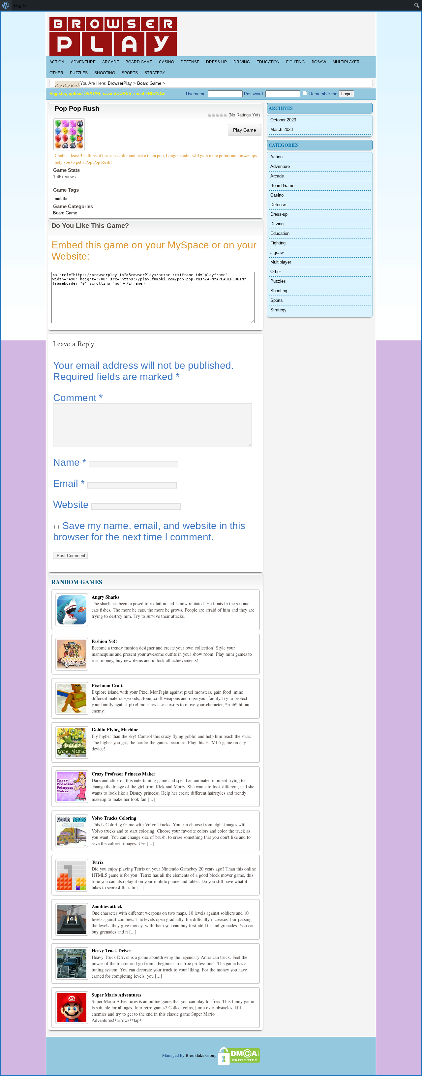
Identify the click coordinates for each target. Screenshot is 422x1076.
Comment (78, 397)
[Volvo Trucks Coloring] (71, 830)
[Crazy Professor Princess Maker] (71, 786)
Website (71, 504)
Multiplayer (346, 62)
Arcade (110, 62)
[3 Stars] (217, 115)
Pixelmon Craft (107, 685)
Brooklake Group (201, 1055)
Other (56, 73)
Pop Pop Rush (77, 108)
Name (69, 462)
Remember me (322, 93)
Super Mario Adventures (116, 994)
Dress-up (216, 62)
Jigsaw (318, 62)
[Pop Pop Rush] (70, 133)
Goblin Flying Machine (115, 729)
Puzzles (79, 73)
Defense (190, 62)
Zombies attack (107, 906)
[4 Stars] (221, 115)
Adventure (83, 62)
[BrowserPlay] (113, 36)
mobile (61, 198)
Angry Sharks (105, 596)
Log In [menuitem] (20, 5)
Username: (197, 93)
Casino (166, 62)
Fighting (295, 62)
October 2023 (283, 119)
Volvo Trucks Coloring (114, 817)
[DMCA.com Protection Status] (238, 1055)
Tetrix (98, 862)
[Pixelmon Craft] (71, 698)
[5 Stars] (225, 115)
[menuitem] (6, 5)
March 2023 (281, 129)
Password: (254, 93)
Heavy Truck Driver (111, 950)
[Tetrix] (71, 875)
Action (56, 62)
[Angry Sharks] (71, 609)
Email (69, 483)
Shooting (104, 73)
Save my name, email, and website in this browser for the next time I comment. (149, 531)
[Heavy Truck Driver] (71, 963)
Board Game (139, 62)
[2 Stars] (213, 115)
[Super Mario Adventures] (71, 1007)
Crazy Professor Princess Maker (123, 773)
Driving (241, 62)
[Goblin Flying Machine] (71, 742)
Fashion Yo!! (104, 641)
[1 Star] (209, 115)
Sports (130, 73)
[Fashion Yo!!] (71, 654)
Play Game (244, 130)
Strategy (154, 73)
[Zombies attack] (71, 919)
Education (268, 62)
